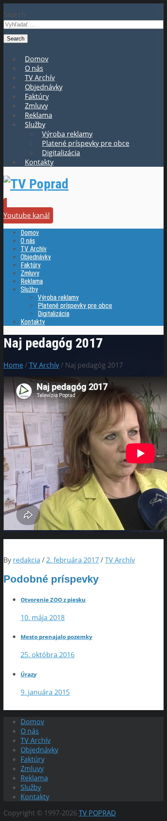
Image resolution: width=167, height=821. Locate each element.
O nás (34, 68)
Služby (35, 124)
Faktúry (37, 96)
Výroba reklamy (67, 134)
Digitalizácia (61, 152)
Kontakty (39, 162)
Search (14, 14)
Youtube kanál (26, 215)
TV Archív (40, 77)
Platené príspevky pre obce (85, 143)
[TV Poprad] (36, 184)
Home (13, 365)
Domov (36, 59)
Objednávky (44, 87)
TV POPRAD (97, 813)
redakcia (26, 560)
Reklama (38, 115)
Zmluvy (36, 105)
